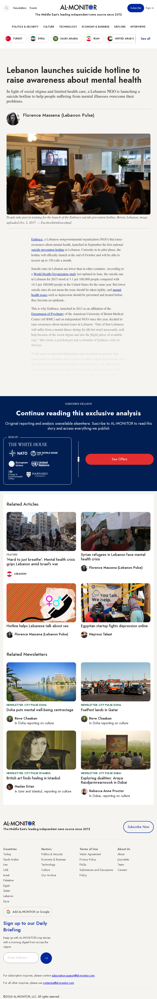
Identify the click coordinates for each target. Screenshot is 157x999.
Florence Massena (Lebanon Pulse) (58, 115)
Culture (48, 27)
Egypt (6, 886)
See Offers (119, 459)
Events (33, 8)
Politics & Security (25, 27)
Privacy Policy (88, 859)
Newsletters (19, 8)
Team (121, 865)
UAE (5, 870)
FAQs (83, 865)
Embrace (37, 239)
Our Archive (48, 875)
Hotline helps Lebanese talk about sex (37, 626)
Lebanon (8, 896)
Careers (122, 870)
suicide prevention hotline (47, 249)
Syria (6, 901)
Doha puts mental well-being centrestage (40, 710)
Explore (120, 27)
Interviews (137, 27)
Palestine (8, 880)
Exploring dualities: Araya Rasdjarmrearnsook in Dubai (104, 780)
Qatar (6, 891)
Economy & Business (95, 27)
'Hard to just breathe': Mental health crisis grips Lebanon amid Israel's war (41, 562)
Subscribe (135, 8)
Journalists (123, 859)
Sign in (150, 8)
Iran (5, 865)
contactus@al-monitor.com (58, 983)
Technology (68, 27)
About (121, 854)
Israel (6, 875)
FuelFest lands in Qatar (99, 710)
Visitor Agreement (90, 854)
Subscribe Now (138, 827)
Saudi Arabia (11, 859)
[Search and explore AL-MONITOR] (6, 8)
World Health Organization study (55, 274)
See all (145, 39)
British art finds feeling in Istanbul (33, 778)
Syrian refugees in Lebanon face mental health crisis (113, 557)
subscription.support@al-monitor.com (73, 975)
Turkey (7, 854)
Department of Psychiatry (47, 314)
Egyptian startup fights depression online (114, 626)
